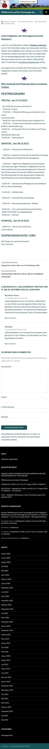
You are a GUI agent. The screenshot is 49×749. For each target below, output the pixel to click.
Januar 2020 (5, 626)
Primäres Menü (46, 12)
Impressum (4, 746)
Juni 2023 (4, 592)
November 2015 (7, 690)
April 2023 (5, 596)
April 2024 (5, 575)
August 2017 (6, 660)
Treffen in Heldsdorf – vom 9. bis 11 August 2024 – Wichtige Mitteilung (24, 516)
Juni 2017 (4, 664)
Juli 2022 (4, 613)
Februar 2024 (6, 579)
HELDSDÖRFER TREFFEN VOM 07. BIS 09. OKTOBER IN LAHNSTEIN (22, 274)
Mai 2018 (4, 652)
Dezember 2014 (7, 711)
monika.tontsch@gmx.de (29, 62)
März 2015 (5, 703)
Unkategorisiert (7, 735)
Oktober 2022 (6, 605)
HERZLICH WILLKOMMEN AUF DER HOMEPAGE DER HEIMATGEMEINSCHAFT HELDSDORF (23, 475)
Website (4, 417)
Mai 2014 (4, 720)
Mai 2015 (4, 698)
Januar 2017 (5, 669)
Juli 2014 (4, 716)
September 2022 (7, 609)
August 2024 (6, 562)
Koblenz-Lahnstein (38, 45)
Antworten (11, 318)
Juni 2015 (4, 694)
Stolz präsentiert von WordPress (20, 746)
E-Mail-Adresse (8, 407)
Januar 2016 (5, 681)
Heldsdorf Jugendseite (9, 459)
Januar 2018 (5, 656)
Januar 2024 (5, 583)
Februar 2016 (6, 677)
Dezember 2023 (7, 588)
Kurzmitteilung (9, 21)
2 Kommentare (9, 24)
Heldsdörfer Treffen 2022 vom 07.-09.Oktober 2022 (20, 264)
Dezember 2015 (7, 686)
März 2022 (5, 618)
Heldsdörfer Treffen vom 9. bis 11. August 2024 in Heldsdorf (23, 484)
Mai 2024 (4, 571)
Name (4, 397)
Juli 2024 (4, 566)
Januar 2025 (5, 558)
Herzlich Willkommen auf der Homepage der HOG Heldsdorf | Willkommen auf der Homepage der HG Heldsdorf (24, 513)
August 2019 (6, 635)
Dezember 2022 (7, 600)
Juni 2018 (4, 647)
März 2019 (5, 639)
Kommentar (6, 366)
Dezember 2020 (7, 622)
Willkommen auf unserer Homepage (14, 480)
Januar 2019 (5, 643)
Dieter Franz (41, 21)
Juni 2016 (4, 673)
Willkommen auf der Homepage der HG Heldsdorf (19, 12)
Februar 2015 (6, 707)
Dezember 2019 (7, 630)
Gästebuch (14, 527)
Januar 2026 (5, 554)
